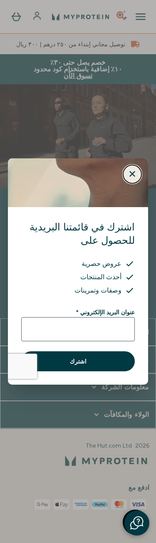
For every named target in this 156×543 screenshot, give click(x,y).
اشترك (78, 361)
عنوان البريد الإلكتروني (105, 312)
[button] (137, 523)
